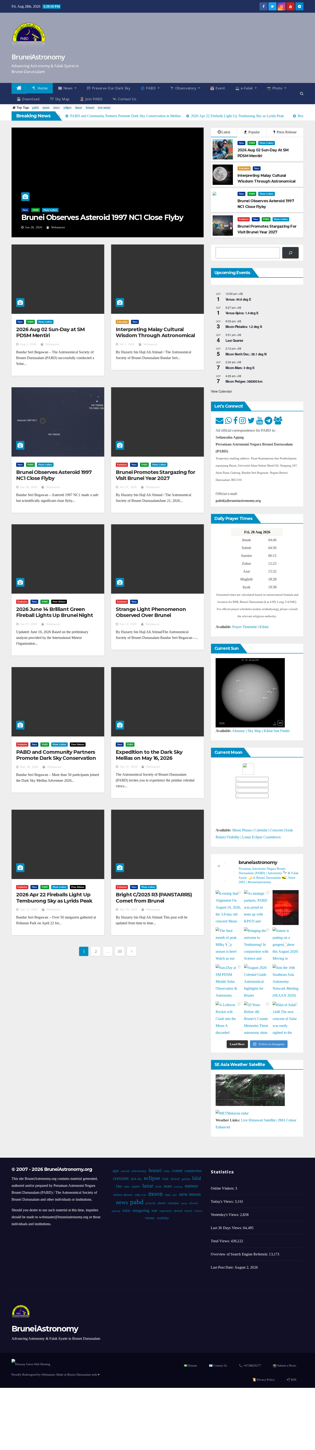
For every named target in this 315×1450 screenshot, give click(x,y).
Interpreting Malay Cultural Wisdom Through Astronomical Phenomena (155, 335)
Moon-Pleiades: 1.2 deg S (244, 326)
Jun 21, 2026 (128, 487)
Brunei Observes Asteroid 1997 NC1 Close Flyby (102, 217)
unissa (198, 1210)
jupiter (136, 1186)
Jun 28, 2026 (33, 227)
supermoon (165, 1210)
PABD (36, 210)
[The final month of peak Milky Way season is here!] (229, 944)
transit (188, 1210)
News (25, 210)
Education (244, 168)
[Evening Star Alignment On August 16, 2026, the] (229, 907)
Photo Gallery (50, 210)
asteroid (125, 1171)
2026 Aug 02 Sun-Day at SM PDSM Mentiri (50, 332)
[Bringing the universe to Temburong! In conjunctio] (257, 944)
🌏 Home (40, 88)
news (56, 107)
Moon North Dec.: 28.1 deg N (246, 354)
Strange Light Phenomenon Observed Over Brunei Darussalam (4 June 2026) (151, 615)
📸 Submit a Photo (284, 1365)
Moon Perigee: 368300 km (244, 381)
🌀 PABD (148, 88)
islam (127, 1186)
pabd (35, 107)
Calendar (260, 830)
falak (165, 1179)
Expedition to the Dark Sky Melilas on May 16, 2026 (149, 755)
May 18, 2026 (29, 767)
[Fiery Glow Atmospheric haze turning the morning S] (286, 907)
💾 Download (28, 99)
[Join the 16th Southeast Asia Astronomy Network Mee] (286, 981)
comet (177, 1170)
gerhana (186, 1179)
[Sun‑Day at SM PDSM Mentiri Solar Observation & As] (229, 981)
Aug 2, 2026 (28, 344)
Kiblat (263, 627)
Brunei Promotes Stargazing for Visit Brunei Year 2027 (155, 475)
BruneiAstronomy (38, 56)
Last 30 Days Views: (227, 1228)
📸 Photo (275, 88)
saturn (184, 1203)
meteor (191, 1185)
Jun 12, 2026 (128, 624)
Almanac (238, 731)
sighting (116, 1211)
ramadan (173, 1203)
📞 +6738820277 (250, 1365)
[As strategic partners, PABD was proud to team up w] (257, 907)
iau (119, 1185)
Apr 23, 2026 (29, 909)
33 (120, 951)
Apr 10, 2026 (128, 909)
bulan (167, 1171)
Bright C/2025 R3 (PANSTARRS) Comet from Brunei (154, 897)
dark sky (136, 1179)
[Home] (19, 88)
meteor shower (123, 1195)
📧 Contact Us (218, 1365)
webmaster (57, 227)
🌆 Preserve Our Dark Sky (108, 88)
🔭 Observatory (183, 88)
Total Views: (221, 1241)
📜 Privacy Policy (263, 1379)
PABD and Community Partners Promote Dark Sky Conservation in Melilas (56, 758)
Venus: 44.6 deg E (238, 299)
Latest (225, 132)
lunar (78, 107)
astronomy (139, 1171)
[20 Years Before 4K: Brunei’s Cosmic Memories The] (257, 1018)
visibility (163, 1218)
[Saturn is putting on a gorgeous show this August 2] (286, 944)
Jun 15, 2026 (28, 624)
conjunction (193, 1171)
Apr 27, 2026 (128, 766)
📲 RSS (291, 1379)
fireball (175, 1179)
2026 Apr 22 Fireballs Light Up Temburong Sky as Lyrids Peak (54, 897)
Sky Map (254, 731)
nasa (167, 1195)
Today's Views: (223, 1201)
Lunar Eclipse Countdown (261, 837)
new (174, 1195)
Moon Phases (242, 830)
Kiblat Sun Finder (277, 731)
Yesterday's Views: (225, 1215)
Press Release (286, 132)
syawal (178, 1210)
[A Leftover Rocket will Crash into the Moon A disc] (229, 1018)
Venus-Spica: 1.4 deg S (242, 313)
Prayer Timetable (244, 627)
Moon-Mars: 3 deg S (240, 367)
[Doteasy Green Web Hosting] (31, 1363)
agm (116, 1171)
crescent (121, 1178)
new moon (104, 107)
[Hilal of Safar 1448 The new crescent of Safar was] (286, 1018)
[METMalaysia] (232, 1113)
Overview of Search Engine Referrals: (240, 1254)
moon (46, 107)
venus (150, 1218)
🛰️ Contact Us (124, 99)
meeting (178, 1186)
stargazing (140, 1210)
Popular (253, 132)
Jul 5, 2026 (127, 344)
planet (162, 1203)
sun (154, 1210)
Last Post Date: (223, 1267)
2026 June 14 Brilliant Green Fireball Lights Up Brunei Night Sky (54, 615)
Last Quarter (234, 340)
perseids (151, 1203)
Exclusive (243, 219)
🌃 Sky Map (60, 99)
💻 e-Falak (244, 88)
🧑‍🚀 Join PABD (91, 99)
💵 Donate (190, 1365)
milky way (140, 1195)
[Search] (290, 252)
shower (193, 1203)
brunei (90, 107)
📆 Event (217, 88)
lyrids (158, 1186)
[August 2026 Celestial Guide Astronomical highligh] (257, 981)
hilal (196, 1178)
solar (126, 1210)
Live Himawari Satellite (258, 1120)
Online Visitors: (223, 1188)
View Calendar (221, 391)
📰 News (66, 88)
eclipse (67, 107)
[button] (301, 93)
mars (168, 1186)
